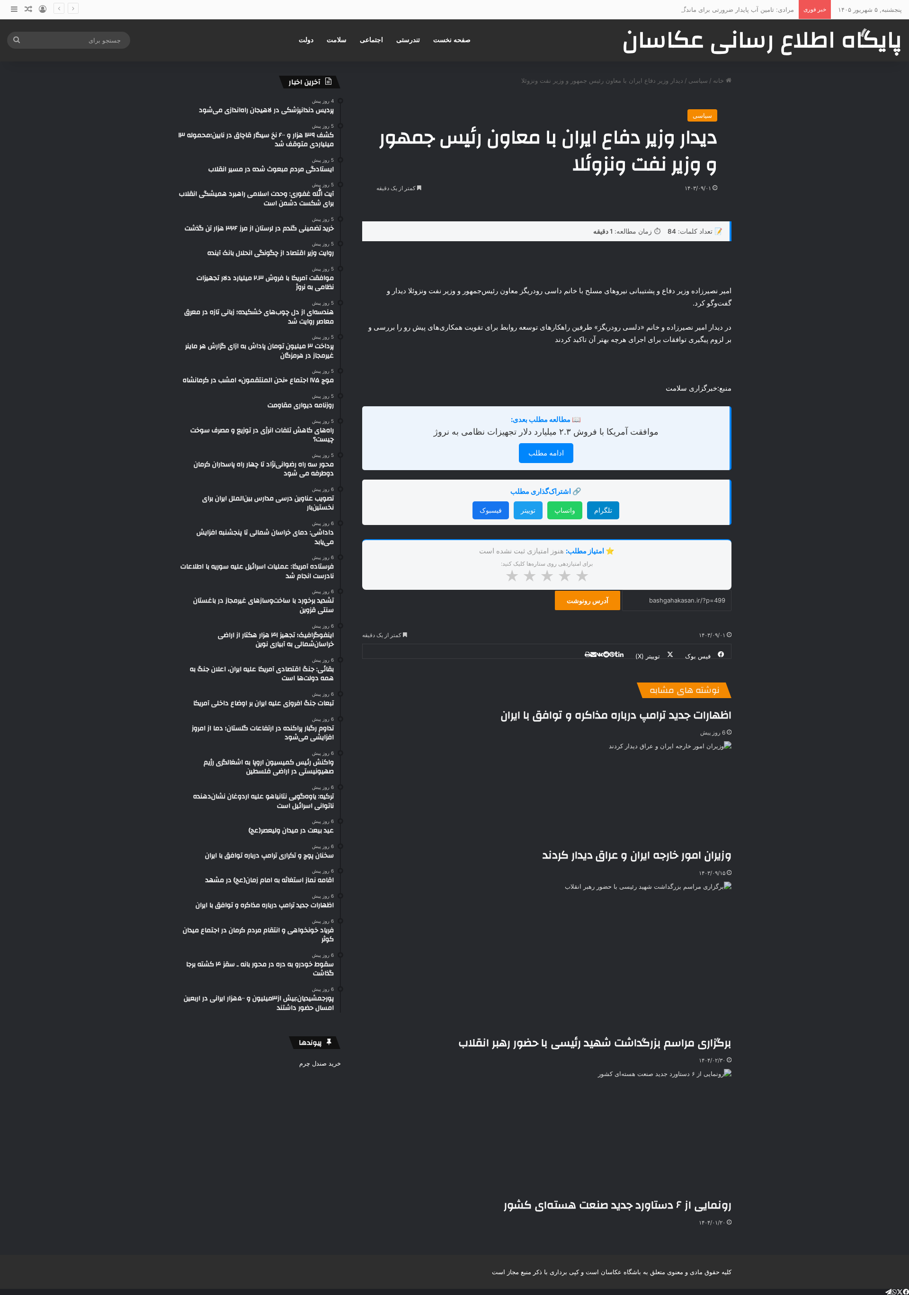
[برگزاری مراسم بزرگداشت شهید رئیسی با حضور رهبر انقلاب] (594, 958)
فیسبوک (491, 510)
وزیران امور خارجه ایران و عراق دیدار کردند (637, 855)
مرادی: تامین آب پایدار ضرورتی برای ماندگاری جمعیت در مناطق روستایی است (691, 9)
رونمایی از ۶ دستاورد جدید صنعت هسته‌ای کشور (617, 1205)
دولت (306, 40)
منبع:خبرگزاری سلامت (698, 388)
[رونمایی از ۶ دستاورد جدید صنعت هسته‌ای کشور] (617, 1133)
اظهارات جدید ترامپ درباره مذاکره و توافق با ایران (615, 715)
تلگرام (603, 510)
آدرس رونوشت (587, 600)
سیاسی (698, 80)
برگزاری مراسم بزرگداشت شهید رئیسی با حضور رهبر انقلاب (594, 1043)
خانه (719, 80)
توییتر (528, 510)
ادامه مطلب (546, 452)
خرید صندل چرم (320, 1063)
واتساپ (564, 510)
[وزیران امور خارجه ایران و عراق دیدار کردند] (637, 794)
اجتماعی (371, 40)
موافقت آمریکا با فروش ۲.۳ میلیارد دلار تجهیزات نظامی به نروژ (546, 432)
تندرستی (408, 40)
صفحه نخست (452, 40)
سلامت (337, 40)
